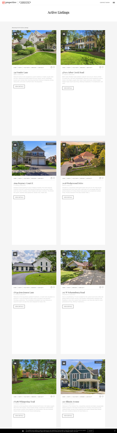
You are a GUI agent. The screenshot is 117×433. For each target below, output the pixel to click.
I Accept (90, 430)
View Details (19, 86)
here (77, 431)
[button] (114, 430)
